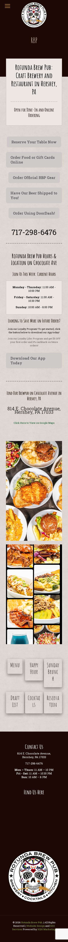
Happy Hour (34, 668)
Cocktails (34, 701)
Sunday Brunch (53, 671)
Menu (15, 665)
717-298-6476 (34, 232)
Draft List (15, 701)
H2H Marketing (46, 929)
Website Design (36, 925)
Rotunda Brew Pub (31, 922)
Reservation (53, 701)
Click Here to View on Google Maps (34, 422)
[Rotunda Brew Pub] (34, 14)
